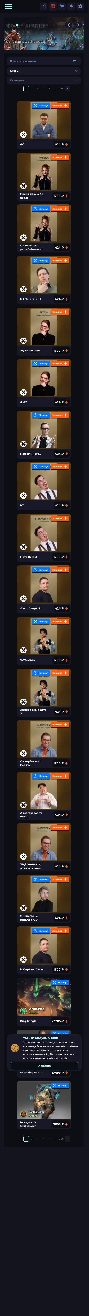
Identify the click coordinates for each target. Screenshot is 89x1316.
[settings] (43, 6)
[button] (8, 6)
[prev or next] (68, 25)
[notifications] (71, 6)
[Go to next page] (67, 88)
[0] (62, 6)
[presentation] (53, 6)
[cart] (62, 6)
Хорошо (44, 1066)
